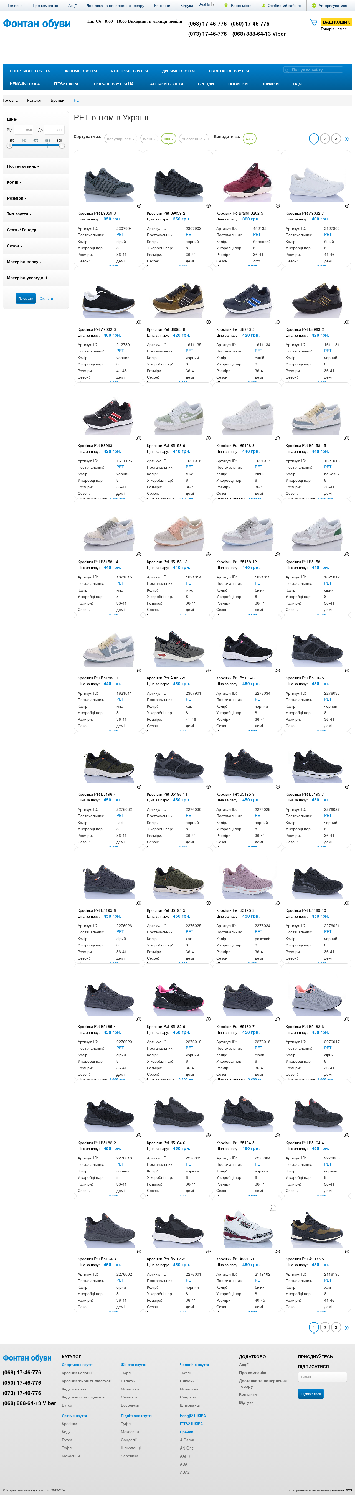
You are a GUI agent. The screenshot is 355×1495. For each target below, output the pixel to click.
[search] (287, 70)
